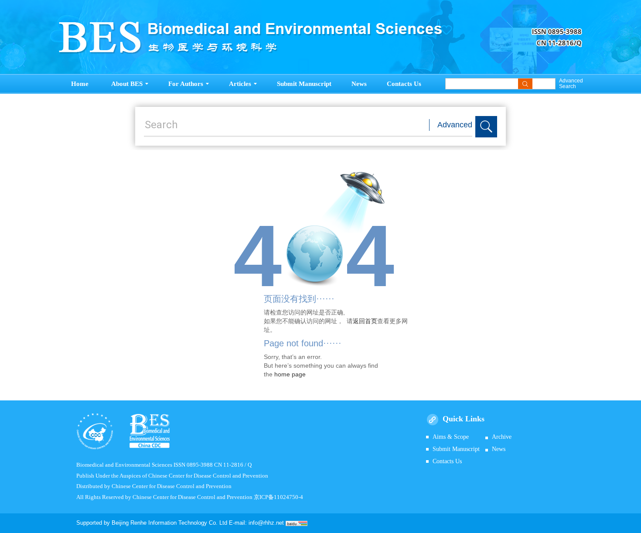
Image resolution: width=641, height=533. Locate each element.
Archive (501, 437)
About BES (127, 83)
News (359, 83)
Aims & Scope (451, 437)
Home (80, 83)
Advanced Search (570, 83)
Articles (240, 83)
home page (290, 374)
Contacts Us (404, 83)
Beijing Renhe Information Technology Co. (165, 522)
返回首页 (365, 321)
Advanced (454, 124)
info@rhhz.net (266, 522)
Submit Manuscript (304, 83)
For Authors (185, 83)
